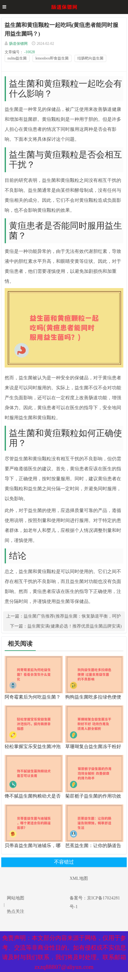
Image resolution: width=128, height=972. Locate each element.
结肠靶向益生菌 (90, 58)
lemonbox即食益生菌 (52, 58)
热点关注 (15, 911)
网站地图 (15, 898)
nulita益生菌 (17, 58)
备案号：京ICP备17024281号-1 (95, 902)
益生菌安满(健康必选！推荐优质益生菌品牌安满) (74, 626)
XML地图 (79, 878)
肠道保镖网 (18, 43)
